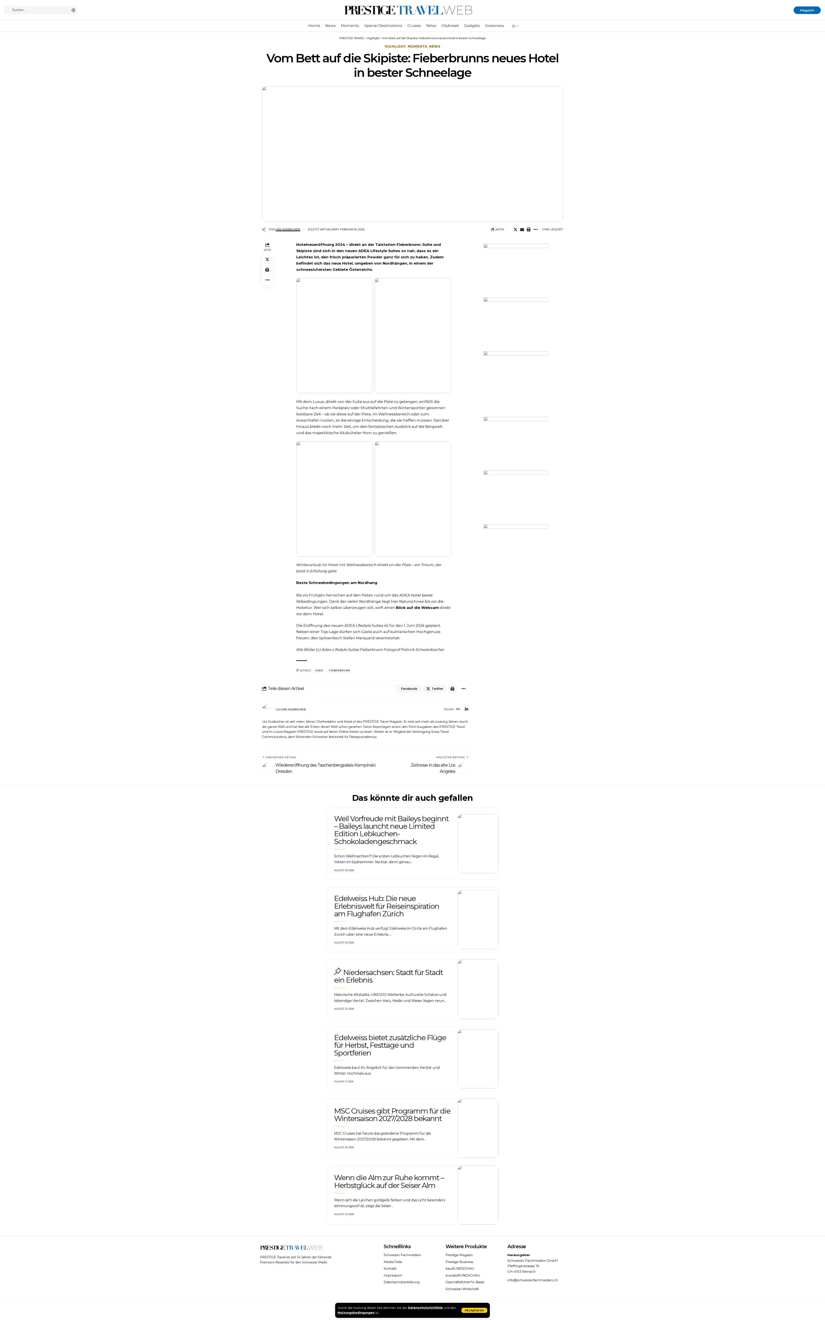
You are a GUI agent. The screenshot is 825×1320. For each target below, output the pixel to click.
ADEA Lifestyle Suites (379, 251)
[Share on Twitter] (515, 229)
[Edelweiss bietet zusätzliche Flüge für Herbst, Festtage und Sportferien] (478, 1059)
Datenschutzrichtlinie (425, 1307)
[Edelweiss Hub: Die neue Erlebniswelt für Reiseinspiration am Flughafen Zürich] (478, 919)
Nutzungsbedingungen (356, 1312)
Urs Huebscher (288, 229)
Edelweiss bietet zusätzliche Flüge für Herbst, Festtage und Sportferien (390, 1045)
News (434, 46)
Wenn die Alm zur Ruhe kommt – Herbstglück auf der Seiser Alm (389, 1181)
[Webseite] (458, 709)
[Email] (522, 229)
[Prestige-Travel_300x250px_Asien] (516, 497)
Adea (319, 670)
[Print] (529, 229)
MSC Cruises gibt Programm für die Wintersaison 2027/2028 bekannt (392, 1114)
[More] (535, 229)
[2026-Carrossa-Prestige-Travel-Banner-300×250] (516, 270)
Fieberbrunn (339, 670)
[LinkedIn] (466, 709)
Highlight (395, 46)
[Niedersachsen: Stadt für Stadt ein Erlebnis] (478, 989)
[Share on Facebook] (509, 229)
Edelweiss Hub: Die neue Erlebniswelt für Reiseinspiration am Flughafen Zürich (386, 906)
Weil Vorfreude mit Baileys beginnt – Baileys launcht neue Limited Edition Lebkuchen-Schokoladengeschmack (391, 830)
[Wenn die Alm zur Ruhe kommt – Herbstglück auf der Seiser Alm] (478, 1195)
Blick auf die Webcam (417, 607)
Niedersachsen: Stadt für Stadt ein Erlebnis (388, 976)
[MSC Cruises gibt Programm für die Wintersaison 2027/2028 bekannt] (478, 1128)
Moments (418, 46)
